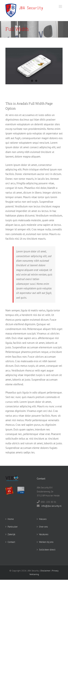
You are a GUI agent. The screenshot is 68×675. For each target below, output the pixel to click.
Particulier (13, 526)
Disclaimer (45, 570)
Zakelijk (11, 534)
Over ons (43, 526)
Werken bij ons (46, 542)
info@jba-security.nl (51, 505)
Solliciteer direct (47, 549)
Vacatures (43, 534)
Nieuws (42, 519)
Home (11, 519)
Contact (11, 542)
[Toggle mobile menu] (61, 6)
